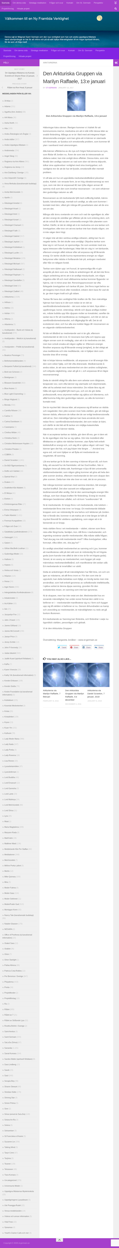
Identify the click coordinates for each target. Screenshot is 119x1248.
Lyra (6, 816)
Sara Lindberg (10, 1064)
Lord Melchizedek (11, 805)
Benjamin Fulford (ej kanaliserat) (17, 366)
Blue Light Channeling (13, 394)
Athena (7, 319)
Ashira (7, 308)
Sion (6, 1109)
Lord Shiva (8, 811)
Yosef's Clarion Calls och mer (16, 1233)
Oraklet (7, 949)
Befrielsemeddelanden (13, 361)
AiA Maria (8, 117)
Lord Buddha (9, 777)
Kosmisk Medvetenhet (13, 706)
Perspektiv (98, 3)
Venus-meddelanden (13, 1211)
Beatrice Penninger (12, 355)
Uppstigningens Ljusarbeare (16, 1200)
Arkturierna (50, 63)
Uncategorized (10, 1180)
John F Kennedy (11, 648)
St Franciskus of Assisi (13, 1136)
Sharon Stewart (10, 1087)
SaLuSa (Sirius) (11, 1042)
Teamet (7, 1164)
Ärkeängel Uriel (10, 286)
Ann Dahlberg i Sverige (14, 173)
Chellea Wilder (10, 432)
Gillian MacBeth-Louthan (14, 548)
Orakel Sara (9, 943)
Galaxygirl (8, 537)
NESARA (8, 929)
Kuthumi (7, 733)
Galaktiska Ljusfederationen (15, 532)
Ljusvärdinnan (10, 772)
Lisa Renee (9, 761)
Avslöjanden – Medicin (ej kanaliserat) (20, 338)
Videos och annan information (16, 1216)
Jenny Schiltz (9, 642)
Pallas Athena (10, 965)
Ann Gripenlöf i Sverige (14, 178)
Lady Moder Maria (11, 739)
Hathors (7, 559)
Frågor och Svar (11, 526)
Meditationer (9, 855)
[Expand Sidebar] (116, 62)
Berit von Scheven (12, 372)
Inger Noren (9, 587)
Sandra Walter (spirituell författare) (18, 1059)
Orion (6, 954)
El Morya (8, 493)
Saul (6, 1076)
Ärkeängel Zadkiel (12, 291)
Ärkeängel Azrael (11, 220)
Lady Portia (9, 750)
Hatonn (7, 565)
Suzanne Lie (9, 1142)
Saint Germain (10, 1037)
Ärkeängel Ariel (10, 214)
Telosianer (8, 1169)
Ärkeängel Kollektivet (13, 247)
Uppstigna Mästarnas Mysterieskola (19, 1191)
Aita (6, 128)
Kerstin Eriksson (11, 681)
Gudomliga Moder (11, 554)
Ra (5, 1004)
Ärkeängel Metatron (12, 258)
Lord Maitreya (10, 799)
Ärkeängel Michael (12, 264)
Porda (6, 987)
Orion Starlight (10, 960)
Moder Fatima (10, 888)
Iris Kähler (8, 603)
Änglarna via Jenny (12, 167)
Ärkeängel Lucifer (11, 253)
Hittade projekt (23, 9)
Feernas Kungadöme (13, 521)
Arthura (7, 302)
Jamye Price (9, 637)
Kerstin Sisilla (10, 686)
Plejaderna (8, 982)
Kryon (6, 722)
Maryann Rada (10, 832)
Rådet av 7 (8, 1015)
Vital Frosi (8, 1222)
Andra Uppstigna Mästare (14, 145)
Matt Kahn (8, 838)
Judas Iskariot (10, 653)
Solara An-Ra (10, 1120)
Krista (6, 711)
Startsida (5, 3)
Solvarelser (9, 1131)
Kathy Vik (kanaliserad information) (18, 675)
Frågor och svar (56, 3)
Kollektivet (8, 700)
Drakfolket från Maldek (13, 488)
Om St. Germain (83, 3)
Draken (7, 482)
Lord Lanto (8, 794)
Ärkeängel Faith (11, 231)
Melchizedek (9, 860)
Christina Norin (10, 438)
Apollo (7, 198)
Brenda (7, 405)
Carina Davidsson (11, 422)
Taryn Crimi (9, 1153)
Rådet (6, 1009)
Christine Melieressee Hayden (16, 444)
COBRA (7, 455)
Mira (6, 882)
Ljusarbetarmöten (11, 766)
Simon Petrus (10, 1103)
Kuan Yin (8, 728)
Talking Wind (9, 1147)
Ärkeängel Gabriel (11, 236)
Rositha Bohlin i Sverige (14, 1026)
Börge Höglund (10, 399)
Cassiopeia (9, 427)
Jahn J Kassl (9, 620)
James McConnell (11, 631)
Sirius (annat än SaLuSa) (14, 1114)
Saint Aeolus (9, 1031)
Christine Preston (11, 449)
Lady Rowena (10, 755)
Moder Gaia (9, 893)
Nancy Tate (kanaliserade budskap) (19, 915)
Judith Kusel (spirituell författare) (17, 659)
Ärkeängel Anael (11, 209)
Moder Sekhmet (10, 899)
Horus (6, 581)
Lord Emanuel (10, 783)
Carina (7, 416)
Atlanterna (8, 324)
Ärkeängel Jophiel (11, 242)
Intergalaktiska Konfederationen (17, 592)
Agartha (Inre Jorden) (13, 112)
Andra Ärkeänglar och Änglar (16, 134)
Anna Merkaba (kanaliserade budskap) (20, 184)
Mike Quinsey (10, 877)
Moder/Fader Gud (11, 904)
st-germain (51, 88)
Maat (6, 821)
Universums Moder (12, 1186)
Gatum (7, 543)
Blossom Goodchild (12, 383)
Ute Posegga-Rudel (12, 1205)
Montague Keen (11, 910)
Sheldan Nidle (10, 1092)
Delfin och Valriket (11, 471)
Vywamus (8, 1227)
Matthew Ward (10, 844)
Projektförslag (8, 9)
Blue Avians (9, 388)
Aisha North (9, 123)
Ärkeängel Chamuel (12, 225)
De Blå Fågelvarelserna (14, 466)
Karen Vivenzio (10, 670)
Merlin (7, 871)
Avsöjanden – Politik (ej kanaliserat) (19, 347)
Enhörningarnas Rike (13, 504)
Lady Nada (8, 744)
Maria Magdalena (11, 827)
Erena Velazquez (11, 510)
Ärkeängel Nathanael (13, 269)
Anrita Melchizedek (12, 192)
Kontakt (69, 3)
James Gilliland (10, 626)
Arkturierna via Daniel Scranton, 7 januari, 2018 (96, 693)
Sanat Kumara (10, 1053)
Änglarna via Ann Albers (14, 162)
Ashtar (7, 313)
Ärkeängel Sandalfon (13, 280)
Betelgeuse (9, 377)
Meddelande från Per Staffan (16, 849)
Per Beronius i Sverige (13, 976)
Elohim (7, 499)
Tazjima (7, 1158)
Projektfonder (9, 993)
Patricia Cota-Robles (13, 971)
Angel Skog (9, 156)
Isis (5, 609)
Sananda (8, 1048)
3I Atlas (7, 101)
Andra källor (9, 139)
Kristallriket (9, 717)
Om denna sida (19, 3)
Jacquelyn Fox (10, 615)
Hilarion (7, 576)
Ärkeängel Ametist (11, 203)
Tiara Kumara (10, 1175)
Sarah (6, 1070)
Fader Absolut (10, 515)
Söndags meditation (37, 3)
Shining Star (9, 1098)
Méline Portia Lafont (12, 866)
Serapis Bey (9, 1081)
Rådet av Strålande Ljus (14, 1020)
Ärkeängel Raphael (12, 275)
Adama (7, 106)
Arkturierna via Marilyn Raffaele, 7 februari (51, 693)
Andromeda (9, 150)
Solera (7, 1125)
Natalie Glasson (11, 924)
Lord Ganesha (10, 788)
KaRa (6, 664)
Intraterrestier (9, 598)
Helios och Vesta (11, 570)
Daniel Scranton (11, 460)
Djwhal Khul (9, 477)
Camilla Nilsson (11, 411)
